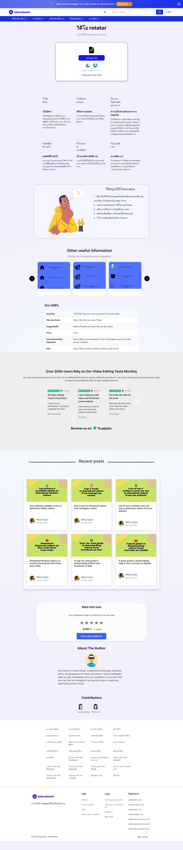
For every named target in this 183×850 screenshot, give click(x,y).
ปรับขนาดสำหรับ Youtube (76, 776)
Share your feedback (91, 636)
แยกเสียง (50, 757)
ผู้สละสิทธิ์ (109, 817)
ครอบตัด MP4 (52, 729)
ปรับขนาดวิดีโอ (97, 742)
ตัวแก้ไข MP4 (96, 729)
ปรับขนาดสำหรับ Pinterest (53, 767)
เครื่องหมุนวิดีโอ (75, 751)
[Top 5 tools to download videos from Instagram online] (91, 490)
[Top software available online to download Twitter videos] (47, 490)
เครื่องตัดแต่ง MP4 (54, 742)
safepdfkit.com (135, 800)
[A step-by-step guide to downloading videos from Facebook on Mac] (91, 545)
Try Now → (124, 4)
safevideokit (53, 837)
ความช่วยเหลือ (87, 804)
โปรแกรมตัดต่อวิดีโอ (121, 735)
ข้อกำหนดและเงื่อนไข (90, 814)
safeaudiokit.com (135, 814)
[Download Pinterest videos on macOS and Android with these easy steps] (47, 545)
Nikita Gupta (42, 519)
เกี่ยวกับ (84, 800)
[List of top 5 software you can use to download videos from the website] (136, 490)
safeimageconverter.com (137, 824)
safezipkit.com (134, 809)
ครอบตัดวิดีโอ (74, 729)
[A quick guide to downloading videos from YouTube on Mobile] (136, 545)
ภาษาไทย (144, 837)
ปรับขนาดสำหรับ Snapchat (76, 767)
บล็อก (168, 12)
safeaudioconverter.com (137, 819)
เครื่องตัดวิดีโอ (52, 751)
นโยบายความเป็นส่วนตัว (114, 805)
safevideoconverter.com (137, 829)
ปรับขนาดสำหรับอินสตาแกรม (100, 758)
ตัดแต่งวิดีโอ (118, 751)
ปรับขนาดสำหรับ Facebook (76, 758)
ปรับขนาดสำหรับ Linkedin (120, 758)
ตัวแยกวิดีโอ (96, 751)
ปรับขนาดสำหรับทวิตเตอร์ (122, 767)
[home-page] (24, 12)
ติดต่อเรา (108, 812)
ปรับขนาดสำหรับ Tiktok (98, 767)
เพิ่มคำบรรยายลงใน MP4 (77, 743)
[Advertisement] (16, 64)
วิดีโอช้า (116, 775)
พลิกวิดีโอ (117, 729)
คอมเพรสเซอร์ (52, 735)
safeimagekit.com (136, 804)
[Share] (104, 12)
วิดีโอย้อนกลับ (96, 775)
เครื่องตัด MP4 (97, 735)
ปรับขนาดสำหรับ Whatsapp (53, 776)
